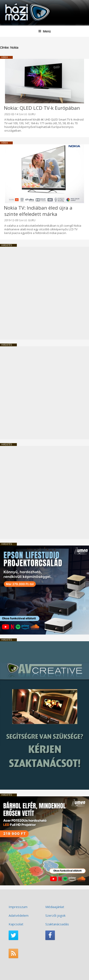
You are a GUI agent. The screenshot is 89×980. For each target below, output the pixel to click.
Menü (47, 31)
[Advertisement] (44, 293)
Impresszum (18, 907)
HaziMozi (13, 3)
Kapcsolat (16, 924)
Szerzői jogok (55, 915)
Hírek (4, 57)
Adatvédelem (19, 915)
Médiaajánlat (54, 907)
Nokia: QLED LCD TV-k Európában (42, 108)
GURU (31, 114)
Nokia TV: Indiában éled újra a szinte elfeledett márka (38, 210)
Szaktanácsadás (57, 924)
